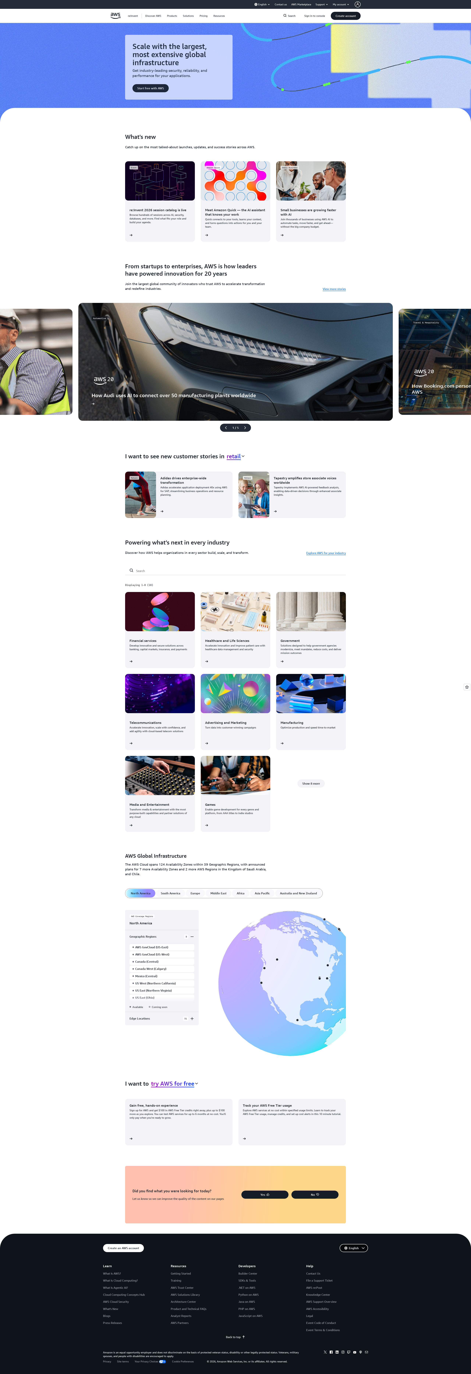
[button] (153, 16)
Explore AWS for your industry (326, 553)
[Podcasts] (360, 1353)
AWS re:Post (314, 1287)
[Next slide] (246, 428)
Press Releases (112, 1323)
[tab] (140, 893)
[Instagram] (342, 1353)
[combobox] (236, 456)
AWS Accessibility (317, 1309)
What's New (110, 1309)
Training (176, 1280)
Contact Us (313, 1273)
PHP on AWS (246, 1309)
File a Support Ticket (319, 1280)
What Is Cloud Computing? (120, 1280)
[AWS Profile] (358, 4)
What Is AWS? (112, 1273)
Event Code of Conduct (321, 1323)
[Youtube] (354, 1353)
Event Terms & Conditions (323, 1330)
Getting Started (181, 1273)
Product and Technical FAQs (188, 1309)
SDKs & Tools (247, 1280)
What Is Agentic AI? (115, 1287)
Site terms (123, 1361)
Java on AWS (246, 1301)
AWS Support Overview (321, 1301)
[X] (325, 1353)
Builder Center (247, 1273)
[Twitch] (348, 1353)
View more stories (334, 289)
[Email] (366, 1353)
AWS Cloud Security (116, 1301)
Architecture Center (183, 1301)
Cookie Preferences (183, 1361)
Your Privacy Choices (146, 1361)
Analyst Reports (181, 1316)
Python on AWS (248, 1294)
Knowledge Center (318, 1294)
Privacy (107, 1361)
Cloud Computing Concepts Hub (124, 1294)
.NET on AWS (246, 1287)
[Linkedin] (337, 1353)
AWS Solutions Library (185, 1294)
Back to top (233, 1337)
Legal (309, 1316)
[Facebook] (331, 1353)
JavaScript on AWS (250, 1316)
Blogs (106, 1316)
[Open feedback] (467, 687)
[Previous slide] (224, 428)
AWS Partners (180, 1323)
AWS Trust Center (182, 1287)
